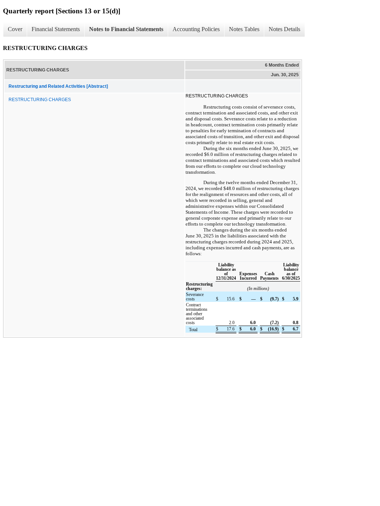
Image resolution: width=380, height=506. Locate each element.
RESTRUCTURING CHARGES (40, 99)
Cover (15, 29)
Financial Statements (56, 29)
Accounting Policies (196, 29)
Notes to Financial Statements (126, 29)
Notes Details (284, 29)
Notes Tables (244, 29)
